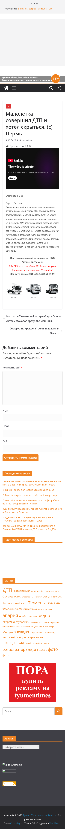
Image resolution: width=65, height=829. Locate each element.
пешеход (49, 632)
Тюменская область (15, 603)
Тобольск (56, 596)
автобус (23, 616)
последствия (13, 642)
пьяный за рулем (40, 643)
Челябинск (36, 609)
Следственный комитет (32, 597)
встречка (9, 622)
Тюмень (36, 603)
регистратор (14, 649)
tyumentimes (27, 140)
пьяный (27, 643)
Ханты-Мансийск (20, 609)
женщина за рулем (49, 622)
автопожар (32, 616)
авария (10, 615)
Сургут (46, 596)
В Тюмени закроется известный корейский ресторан (35, 10)
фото (53, 649)
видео (43, 615)
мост (18, 626)
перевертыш (37, 632)
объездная (8, 632)
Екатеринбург (21, 591)
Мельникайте (37, 591)
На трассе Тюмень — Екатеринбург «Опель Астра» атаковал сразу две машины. (33, 319)
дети (30, 622)
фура (6, 655)
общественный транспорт (42, 626)
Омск (6, 596)
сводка (31, 650)
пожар (28, 637)
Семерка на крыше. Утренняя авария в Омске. (34, 331)
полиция (38, 637)
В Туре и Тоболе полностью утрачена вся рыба (28, 489)
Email (6, 426)
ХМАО (6, 609)
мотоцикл (25, 626)
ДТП (8, 106)
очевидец (22, 631)
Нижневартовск (52, 591)
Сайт (6, 441)
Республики (15, 596)
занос (5, 626)
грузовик (21, 622)
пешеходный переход (13, 637)
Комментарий (13, 367)
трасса (42, 649)
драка (35, 622)
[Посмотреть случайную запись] (58, 88)
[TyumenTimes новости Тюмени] (6, 88)
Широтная (47, 609)
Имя (5, 410)
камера (11, 626)
